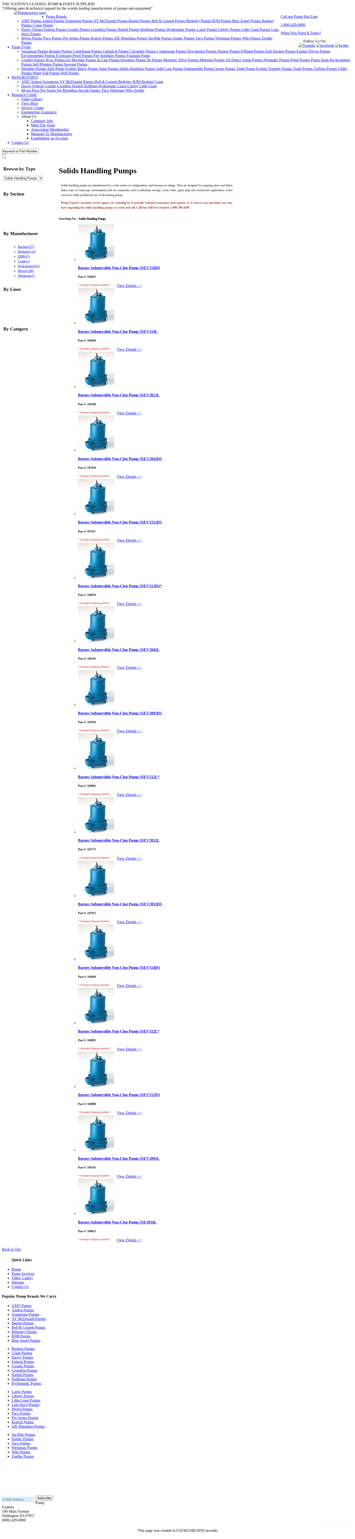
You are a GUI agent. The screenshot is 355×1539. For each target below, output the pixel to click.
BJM (137, 82)
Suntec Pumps (184, 38)
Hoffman (91, 86)
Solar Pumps (109, 69)
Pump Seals (320, 60)
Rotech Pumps (102, 38)
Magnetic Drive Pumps (181, 60)
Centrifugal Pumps (88, 51)
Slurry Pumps (88, 69)
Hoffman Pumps (153, 30)
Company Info (42, 121)
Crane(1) (24, 261)
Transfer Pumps (280, 69)
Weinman (117, 90)
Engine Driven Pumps (313, 51)
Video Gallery (22, 1278)
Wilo (129, 90)
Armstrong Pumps (79, 21)
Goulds (51, 86)
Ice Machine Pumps (81, 60)
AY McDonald (71, 82)
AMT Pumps (31, 21)
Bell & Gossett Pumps (168, 21)
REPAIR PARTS (25, 77)
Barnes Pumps (139, 21)
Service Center (32, 108)
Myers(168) (26, 271)
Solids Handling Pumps (137, 69)
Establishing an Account (49, 138)
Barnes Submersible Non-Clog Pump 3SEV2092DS (120, 713)
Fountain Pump (138, 56)
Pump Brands (56, 16)
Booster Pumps (61, 51)
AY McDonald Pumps (110, 21)
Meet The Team (43, 125)
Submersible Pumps (199, 69)
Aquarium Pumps (35, 51)
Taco (105, 90)
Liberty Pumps (229, 30)
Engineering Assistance (39, 112)
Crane (158, 82)
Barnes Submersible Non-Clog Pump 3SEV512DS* (120, 586)
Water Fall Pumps (47, 73)
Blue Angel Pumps (247, 21)
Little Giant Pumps (256, 30)
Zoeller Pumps (23, 1456)
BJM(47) (24, 256)
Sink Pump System (62, 69)
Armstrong (50, 82)
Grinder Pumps (33, 60)
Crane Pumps (43, 25)
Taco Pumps (205, 38)
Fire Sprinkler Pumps (110, 56)
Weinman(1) (26, 276)
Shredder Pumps (34, 69)
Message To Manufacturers (51, 134)
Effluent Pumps (253, 51)
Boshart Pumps (23, 1349)
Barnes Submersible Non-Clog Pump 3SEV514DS (119, 268)
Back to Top (11, 1249)
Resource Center (24, 95)
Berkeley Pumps (199, 21)
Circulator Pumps (143, 51)
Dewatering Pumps (202, 51)
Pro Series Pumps (77, 38)
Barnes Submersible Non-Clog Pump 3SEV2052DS (120, 904)
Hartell (78, 86)
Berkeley (125, 82)
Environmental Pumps (38, 56)
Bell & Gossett (106, 82)
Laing (122, 86)
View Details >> (129, 286)
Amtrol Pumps (53, 21)
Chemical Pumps (116, 51)
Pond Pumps (301, 60)
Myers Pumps (32, 38)
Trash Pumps (303, 69)
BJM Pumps (222, 21)
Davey (26, 86)
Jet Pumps (155, 60)
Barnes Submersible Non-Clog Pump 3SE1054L (117, 1222)
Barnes (89, 82)
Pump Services (23, 1274)
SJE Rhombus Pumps (131, 38)
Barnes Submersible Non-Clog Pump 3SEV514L (118, 331)
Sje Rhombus (67, 90)
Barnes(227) (26, 247)
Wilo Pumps (252, 38)
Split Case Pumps (170, 69)
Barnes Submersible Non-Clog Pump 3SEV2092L (119, 1158)
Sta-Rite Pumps (160, 38)
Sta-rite (84, 90)
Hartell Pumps (129, 30)
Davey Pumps (32, 30)
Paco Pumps (53, 38)
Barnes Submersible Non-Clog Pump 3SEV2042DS (120, 459)
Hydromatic (107, 86)
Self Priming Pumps (48, 64)
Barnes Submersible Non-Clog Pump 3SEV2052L (119, 840)
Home (16, 1269)
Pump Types (21, 47)
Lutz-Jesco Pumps (25, 1405)
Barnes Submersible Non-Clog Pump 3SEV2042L (119, 650)
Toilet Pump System (252, 69)
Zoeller (139, 90)
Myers (26, 90)
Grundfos (64, 86)
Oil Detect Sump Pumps (244, 60)
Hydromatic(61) (29, 266)
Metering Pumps (212, 60)
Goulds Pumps (79, 30)
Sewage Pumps (75, 64)
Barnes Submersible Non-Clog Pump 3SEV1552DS (120, 522)
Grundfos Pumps (104, 30)
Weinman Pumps (228, 38)
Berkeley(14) (27, 251)
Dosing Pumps (229, 51)
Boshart (147, 82)
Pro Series (48, 90)
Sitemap (18, 1282)
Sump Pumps (225, 69)
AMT (26, 82)
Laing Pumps (207, 30)
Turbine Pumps (326, 69)
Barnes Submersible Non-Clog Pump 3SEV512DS (119, 1095)
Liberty (133, 86)
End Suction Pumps (281, 51)
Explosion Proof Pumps (74, 56)
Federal (38, 86)
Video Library (32, 99)
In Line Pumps (109, 60)
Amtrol (36, 82)
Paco (36, 90)
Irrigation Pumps (134, 60)
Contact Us (20, 142)
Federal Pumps (55, 30)
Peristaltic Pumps (277, 60)
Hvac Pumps (55, 60)
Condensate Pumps (172, 51)
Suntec (95, 90)
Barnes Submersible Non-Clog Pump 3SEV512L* (119, 777)
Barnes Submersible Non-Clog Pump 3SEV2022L (119, 395)
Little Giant (148, 86)
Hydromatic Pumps (181, 30)
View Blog (29, 103)
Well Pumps (70, 73)
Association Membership (50, 129)
